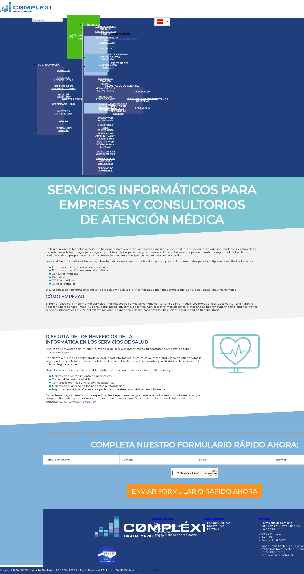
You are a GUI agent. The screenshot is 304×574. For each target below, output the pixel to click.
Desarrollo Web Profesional (105, 127)
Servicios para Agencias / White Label (105, 161)
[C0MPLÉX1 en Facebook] (190, 99)
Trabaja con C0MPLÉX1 (63, 129)
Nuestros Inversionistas (63, 78)
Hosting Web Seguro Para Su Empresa (105, 144)
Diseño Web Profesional (105, 119)
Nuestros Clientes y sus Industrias (142, 99)
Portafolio (142, 108)
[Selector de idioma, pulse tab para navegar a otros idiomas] (162, 21)
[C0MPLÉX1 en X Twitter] (178, 99)
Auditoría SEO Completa (108, 66)
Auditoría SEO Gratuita (108, 57)
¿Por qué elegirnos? (64, 95)
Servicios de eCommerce (105, 169)
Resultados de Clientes (122, 85)
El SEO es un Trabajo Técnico (105, 81)
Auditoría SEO (120, 63)
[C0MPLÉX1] (26, 11)
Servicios (93, 24)
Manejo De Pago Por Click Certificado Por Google (105, 30)
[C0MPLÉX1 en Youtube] (184, 99)
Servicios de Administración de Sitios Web (105, 136)
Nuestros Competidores (63, 112)
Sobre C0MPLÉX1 (49, 64)
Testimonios (142, 91)
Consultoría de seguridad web (105, 152)
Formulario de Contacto (276, 522)
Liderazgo (63, 70)
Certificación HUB (63, 104)
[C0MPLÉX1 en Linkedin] (172, 99)
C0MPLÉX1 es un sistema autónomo (63, 87)
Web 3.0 (63, 121)
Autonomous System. (148, 570)
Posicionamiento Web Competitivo (107, 40)
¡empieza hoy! (86, 401)
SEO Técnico (106, 48)
